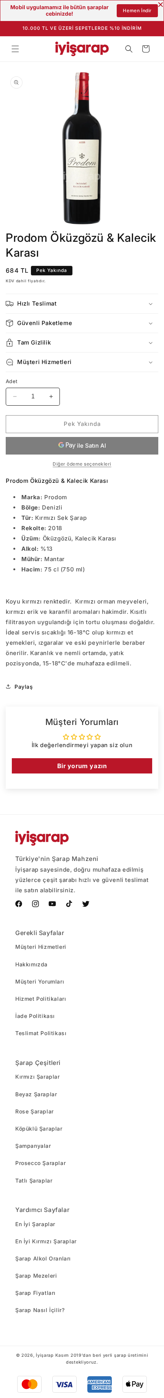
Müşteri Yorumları (39, 981)
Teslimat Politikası (40, 1033)
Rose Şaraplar (34, 1111)
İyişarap (45, 1355)
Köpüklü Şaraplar (39, 1128)
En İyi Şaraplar (35, 1224)
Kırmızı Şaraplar (37, 1076)
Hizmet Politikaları (40, 998)
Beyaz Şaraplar (36, 1094)
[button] (15, 48)
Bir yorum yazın (82, 766)
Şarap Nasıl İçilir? (39, 1310)
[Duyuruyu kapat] (160, 4)
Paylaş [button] (23, 686)
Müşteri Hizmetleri (40, 946)
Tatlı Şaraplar (33, 1180)
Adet (12, 381)
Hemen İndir (137, 10)
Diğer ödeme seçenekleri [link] (82, 464)
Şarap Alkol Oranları (43, 1258)
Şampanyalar (33, 1145)
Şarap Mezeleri (36, 1275)
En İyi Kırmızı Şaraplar (46, 1241)
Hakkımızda (31, 964)
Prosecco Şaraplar (40, 1163)
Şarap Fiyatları (35, 1293)
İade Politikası (35, 1016)
